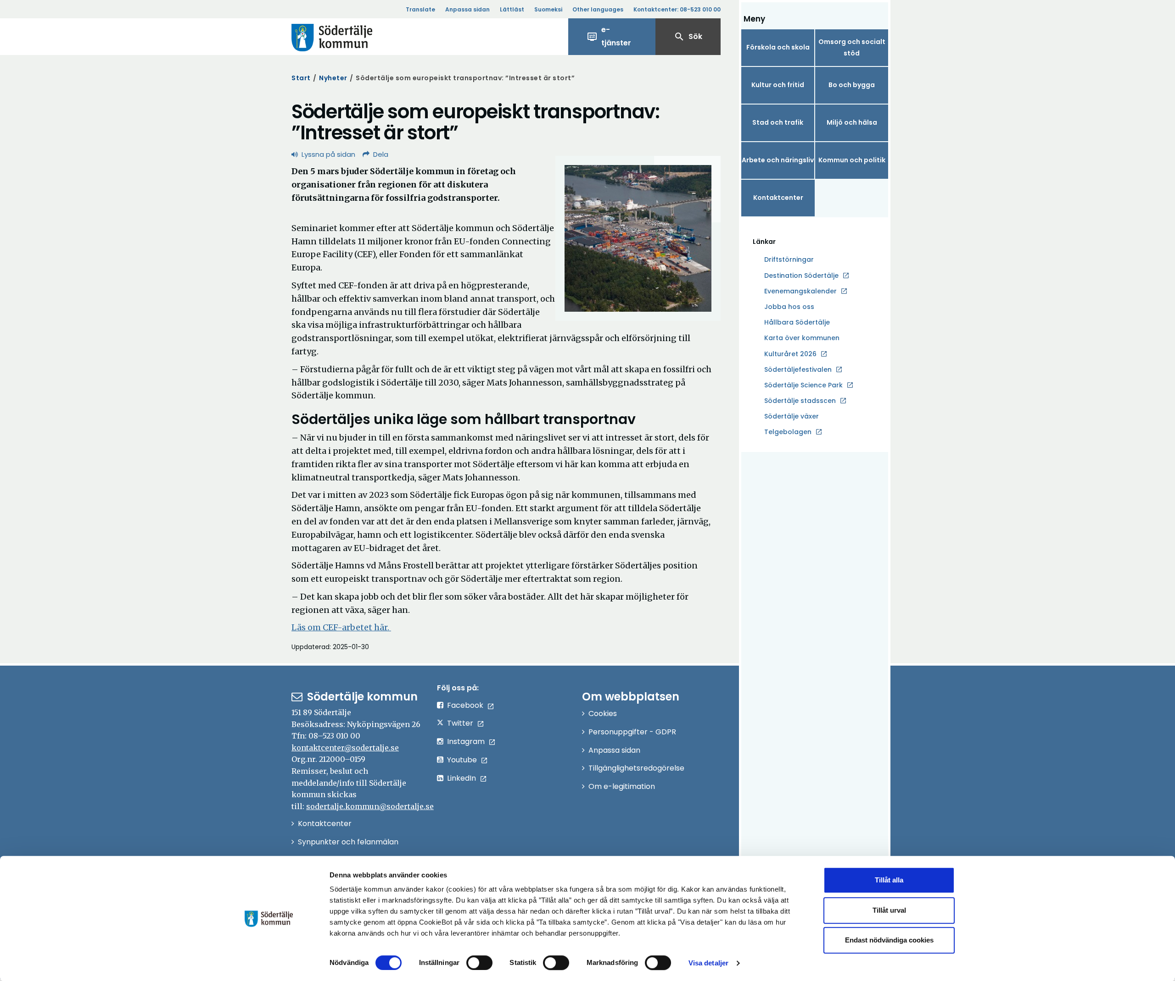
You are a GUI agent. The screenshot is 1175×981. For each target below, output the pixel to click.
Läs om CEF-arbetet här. (341, 627)
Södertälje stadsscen (800, 400)
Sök (688, 36)
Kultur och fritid (777, 84)
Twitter (460, 723)
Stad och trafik (777, 122)
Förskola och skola (778, 47)
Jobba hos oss (789, 307)
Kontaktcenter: (677, 9)
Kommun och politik (851, 160)
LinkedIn (461, 778)
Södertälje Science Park (803, 385)
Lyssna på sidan (328, 154)
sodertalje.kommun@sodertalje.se (370, 806)
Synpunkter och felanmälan (348, 842)
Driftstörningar (789, 259)
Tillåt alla (889, 880)
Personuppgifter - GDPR (632, 732)
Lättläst (512, 9)
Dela (380, 154)
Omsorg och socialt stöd (851, 47)
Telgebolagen (787, 432)
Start (301, 78)
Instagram (466, 741)
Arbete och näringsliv (778, 160)
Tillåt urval (889, 910)
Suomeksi (548, 9)
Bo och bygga (851, 84)
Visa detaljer (708, 963)
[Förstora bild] (638, 238)
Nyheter (333, 78)
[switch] (479, 962)
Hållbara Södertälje (797, 322)
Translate (420, 9)
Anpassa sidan (467, 9)
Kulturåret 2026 (790, 353)
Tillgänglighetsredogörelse (636, 768)
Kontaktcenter (778, 197)
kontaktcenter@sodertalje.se (345, 747)
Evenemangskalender (800, 291)
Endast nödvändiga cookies (889, 940)
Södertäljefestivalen (798, 369)
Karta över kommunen (801, 337)
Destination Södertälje (801, 275)
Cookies (602, 713)
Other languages (597, 9)
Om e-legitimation (621, 786)
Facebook (465, 705)
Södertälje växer (791, 416)
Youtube (462, 760)
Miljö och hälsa (852, 122)
